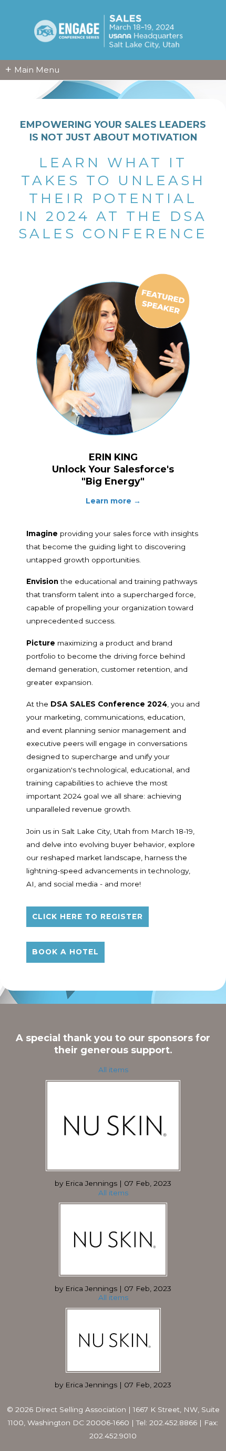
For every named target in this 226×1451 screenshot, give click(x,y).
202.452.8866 (173, 1422)
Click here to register (87, 916)
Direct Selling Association (80, 1409)
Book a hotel (65, 952)
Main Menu (32, 69)
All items (113, 1069)
